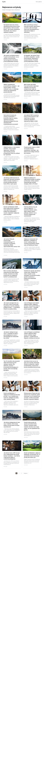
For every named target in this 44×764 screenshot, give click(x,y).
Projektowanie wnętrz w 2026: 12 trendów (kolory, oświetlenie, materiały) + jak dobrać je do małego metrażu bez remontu (32, 150)
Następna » (26, 473)
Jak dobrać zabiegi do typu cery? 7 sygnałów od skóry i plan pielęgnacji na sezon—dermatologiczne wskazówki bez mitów (11, 335)
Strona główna (39, 1)
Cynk (4, 1)
